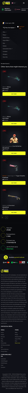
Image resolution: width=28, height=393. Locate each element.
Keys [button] (4, 43)
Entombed (11, 205)
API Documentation (5, 345)
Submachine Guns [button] (7, 48)
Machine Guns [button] (6, 37)
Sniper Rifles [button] (6, 40)
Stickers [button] (4, 46)
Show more (17, 343)
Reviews (3, 336)
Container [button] (5, 51)
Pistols (16, 334)
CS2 (9, 23)
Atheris (9, 87)
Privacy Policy (4, 351)
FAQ (2, 338)
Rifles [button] (4, 32)
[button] (14, 3)
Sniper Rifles (18, 338)
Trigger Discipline (20, 176)
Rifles (16, 332)
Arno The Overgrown (7, 146)
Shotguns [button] (5, 54)
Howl (2, 365)
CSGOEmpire (4, 363)
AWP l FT (4, 87)
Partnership (3, 343)
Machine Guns (18, 336)
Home (2, 332)
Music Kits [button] (5, 57)
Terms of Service (5, 349)
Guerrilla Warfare (17, 146)
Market (2, 334)
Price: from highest (10, 27)
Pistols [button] (4, 35)
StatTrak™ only (21, 27)
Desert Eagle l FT (9, 175)
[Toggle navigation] (24, 3)
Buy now (14, 94)
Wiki (2, 347)
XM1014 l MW (5, 205)
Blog (2, 341)
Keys (16, 341)
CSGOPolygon (4, 361)
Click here (9, 249)
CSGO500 (3, 359)
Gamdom (3, 367)
